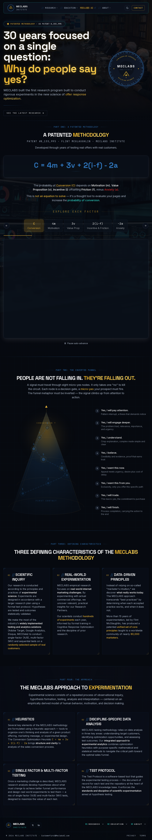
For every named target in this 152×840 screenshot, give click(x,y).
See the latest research (24, 113)
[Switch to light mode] (127, 8)
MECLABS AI (86, 8)
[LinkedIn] (38, 814)
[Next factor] (145, 226)
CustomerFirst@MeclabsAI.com (55, 824)
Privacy (131, 824)
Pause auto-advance (77, 332)
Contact (138, 8)
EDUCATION (68, 8)
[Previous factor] (7, 226)
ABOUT (103, 8)
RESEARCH (48, 8)
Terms (143, 824)
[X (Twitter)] (32, 814)
